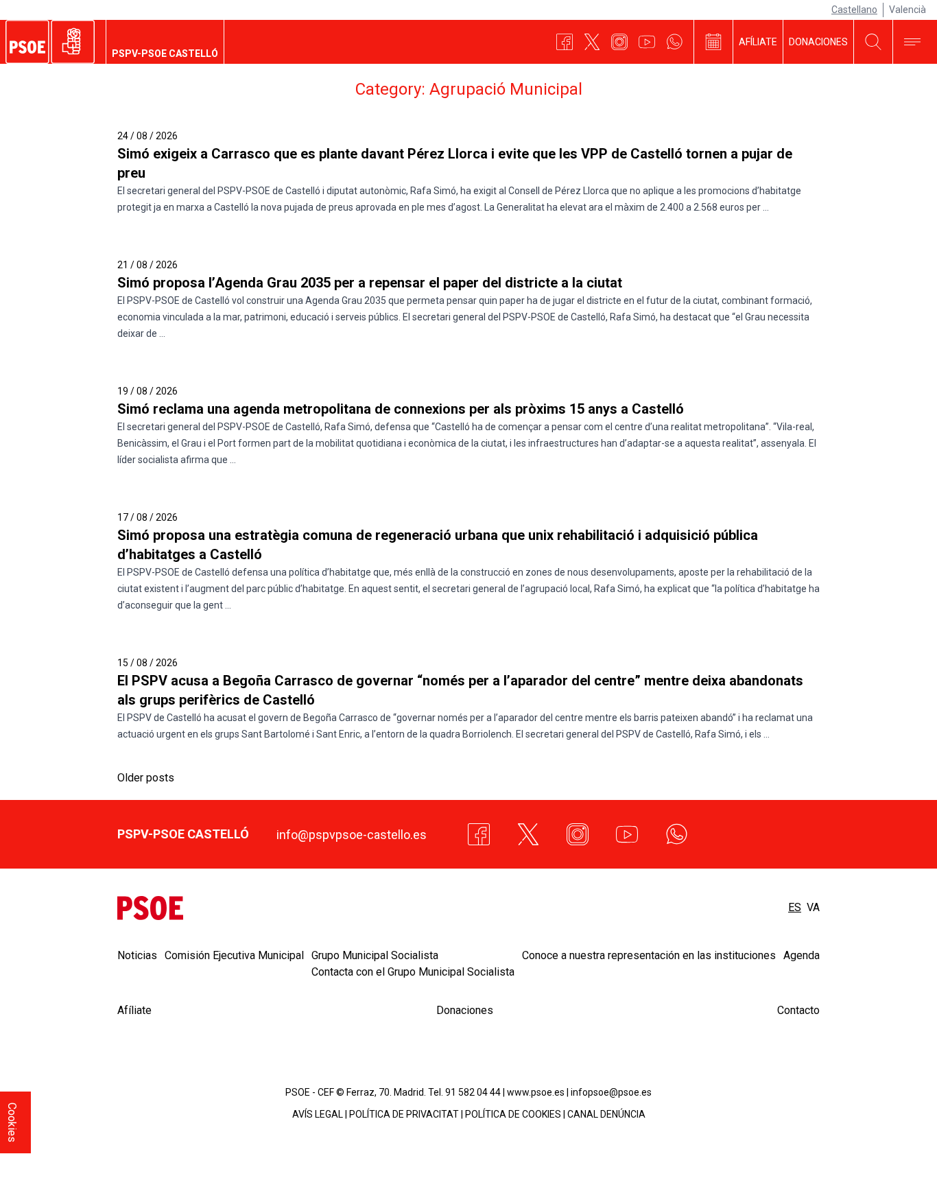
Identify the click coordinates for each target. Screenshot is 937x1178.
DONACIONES (818, 41)
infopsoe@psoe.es (611, 1092)
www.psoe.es (536, 1092)
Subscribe (882, 1145)
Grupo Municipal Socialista (374, 955)
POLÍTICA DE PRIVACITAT (404, 1114)
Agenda (801, 955)
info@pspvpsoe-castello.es (351, 834)
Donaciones (464, 1010)
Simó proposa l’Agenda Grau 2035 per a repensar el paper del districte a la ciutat (369, 282)
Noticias (137, 955)
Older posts (145, 777)
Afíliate (134, 1010)
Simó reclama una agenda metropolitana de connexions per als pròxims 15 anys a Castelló (400, 409)
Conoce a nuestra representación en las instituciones (649, 955)
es (794, 907)
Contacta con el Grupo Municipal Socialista (412, 971)
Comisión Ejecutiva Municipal (234, 955)
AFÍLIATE (758, 41)
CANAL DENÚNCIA (606, 1114)
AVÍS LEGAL (317, 1114)
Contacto (798, 1010)
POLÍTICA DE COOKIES (513, 1114)
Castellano (854, 9)
